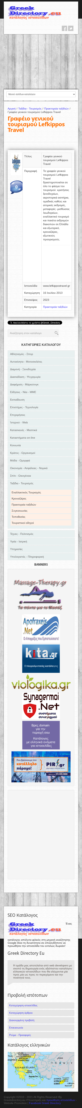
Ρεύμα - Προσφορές (20, 1035)
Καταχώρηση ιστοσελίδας (23, 1005)
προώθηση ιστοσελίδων (60, 1100)
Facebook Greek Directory (45, 1103)
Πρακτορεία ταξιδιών (57, 108)
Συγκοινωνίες (19, 510)
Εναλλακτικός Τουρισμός (26, 492)
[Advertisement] (41, 61)
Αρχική (12, 108)
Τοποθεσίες (18, 516)
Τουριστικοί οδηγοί (23, 522)
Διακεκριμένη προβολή (21, 1020)
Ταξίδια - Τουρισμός (30, 108)
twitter (70, 28)
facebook (64, 28)
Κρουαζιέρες (19, 498)
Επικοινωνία (16, 1027)
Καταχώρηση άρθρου (21, 1012)
